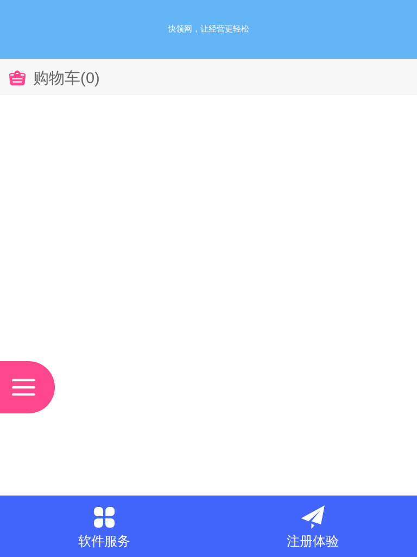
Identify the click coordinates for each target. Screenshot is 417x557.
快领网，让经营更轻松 (208, 28)
